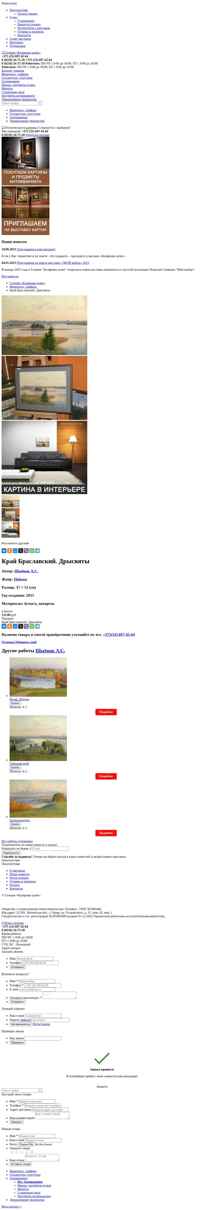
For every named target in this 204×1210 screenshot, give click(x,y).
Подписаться (11, 852)
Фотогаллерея (19, 877)
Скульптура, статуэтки (25, 113)
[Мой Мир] (15, 550)
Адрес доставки (20, 1109)
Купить (15, 703)
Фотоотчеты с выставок (34, 28)
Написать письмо (37, 135)
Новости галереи (29, 24)
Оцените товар (20, 1148)
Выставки (16, 42)
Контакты (24, 35)
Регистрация (41, 1024)
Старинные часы (29, 1192)
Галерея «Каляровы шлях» (27, 283)
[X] (20, 550)
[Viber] (26, 550)
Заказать (16, 1121)
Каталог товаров (13, 70)
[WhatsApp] (31, 550)
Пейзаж (20, 579)
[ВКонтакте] (4, 550)
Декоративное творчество (27, 121)
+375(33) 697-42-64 (119, 634)
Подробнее (106, 711)
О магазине (17, 870)
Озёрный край (19, 763)
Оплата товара (27, 13)
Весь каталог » (12, 1206)
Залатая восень (20, 820)
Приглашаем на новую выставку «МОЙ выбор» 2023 (53, 262)
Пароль (21, 1020)
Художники (18, 46)
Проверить (17, 1042)
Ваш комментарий (22, 1118)
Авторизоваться (20, 1024)
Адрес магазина (20, 38)
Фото (13, 1144)
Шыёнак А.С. (26, 571)
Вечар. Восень (19, 699)
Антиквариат (19, 117)
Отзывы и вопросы (31, 31)
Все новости (10, 276)
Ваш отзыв (17, 1160)
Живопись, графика (23, 110)
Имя (12, 958)
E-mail (14, 989)
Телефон (15, 962)
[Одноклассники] (9, 550)
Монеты (23, 1189)
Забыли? (26, 1020)
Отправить (17, 967)
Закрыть (102, 1086)
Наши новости (19, 874)
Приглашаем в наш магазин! (36, 249)
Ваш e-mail (17, 1015)
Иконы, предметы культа (34, 1185)
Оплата (15, 885)
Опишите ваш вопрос (25, 997)
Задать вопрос (11, 948)
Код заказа (17, 1038)
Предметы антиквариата (34, 1196)
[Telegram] (37, 550)
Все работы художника (17, 841)
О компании (26, 20)
